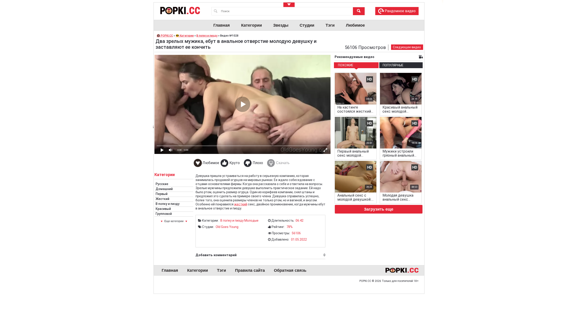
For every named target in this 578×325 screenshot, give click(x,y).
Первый (162, 194)
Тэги (330, 25)
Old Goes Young (227, 227)
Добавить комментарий (260, 255)
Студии (307, 25)
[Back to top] (565, 303)
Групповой (164, 214)
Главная (221, 25)
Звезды (280, 25)
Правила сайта (250, 270)
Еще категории (174, 221)
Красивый (163, 209)
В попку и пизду (167, 204)
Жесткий (162, 199)
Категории (251, 25)
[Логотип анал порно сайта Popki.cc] (179, 10)
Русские (162, 184)
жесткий (240, 204)
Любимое (355, 25)
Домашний (164, 189)
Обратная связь (290, 270)
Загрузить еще (378, 209)
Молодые (251, 220)
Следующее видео (407, 47)
